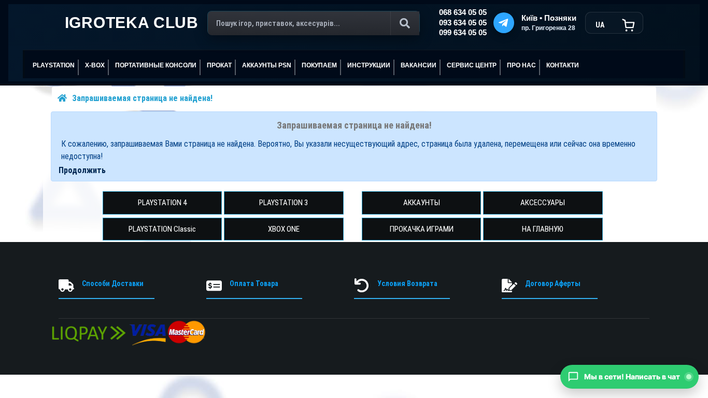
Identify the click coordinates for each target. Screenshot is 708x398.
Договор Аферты (552, 283)
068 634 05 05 (463, 12)
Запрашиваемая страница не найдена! (142, 98)
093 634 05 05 (463, 23)
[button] (629, 377)
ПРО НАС (521, 65)
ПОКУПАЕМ (319, 65)
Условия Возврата (407, 283)
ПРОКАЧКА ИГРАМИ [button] (422, 229)
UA (600, 25)
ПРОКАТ (219, 65)
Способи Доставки (113, 283)
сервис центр (472, 65)
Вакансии (418, 65)
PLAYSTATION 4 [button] (162, 202)
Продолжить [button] (82, 170)
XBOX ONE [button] (284, 229)
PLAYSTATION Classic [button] (162, 229)
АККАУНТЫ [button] (421, 202)
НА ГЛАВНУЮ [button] (542, 229)
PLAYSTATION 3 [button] (283, 202)
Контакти (562, 65)
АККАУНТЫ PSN (266, 65)
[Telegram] (503, 22)
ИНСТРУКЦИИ (368, 65)
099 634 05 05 (463, 33)
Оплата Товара (254, 283)
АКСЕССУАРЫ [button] (542, 202)
